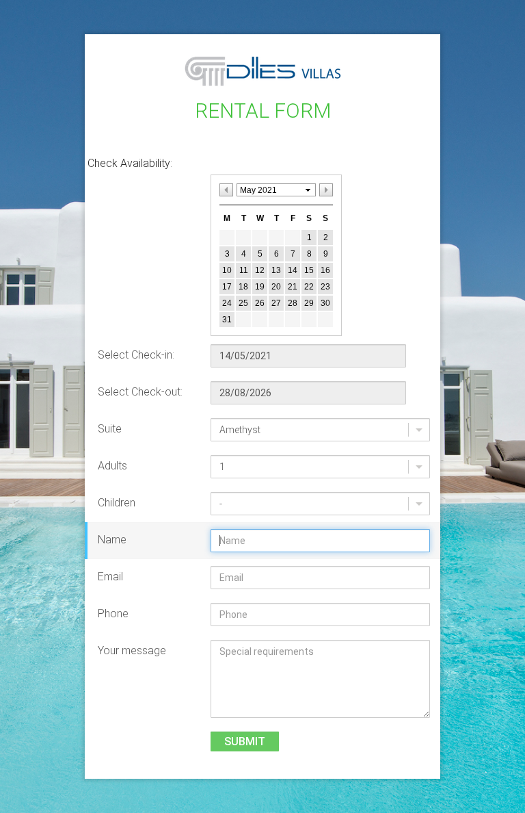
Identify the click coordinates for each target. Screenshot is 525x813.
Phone (113, 613)
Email (110, 576)
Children (116, 502)
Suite (110, 428)
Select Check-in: (136, 354)
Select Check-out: (140, 391)
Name (112, 539)
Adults (112, 465)
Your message (132, 650)
